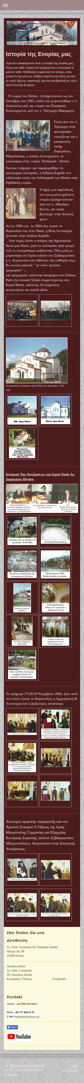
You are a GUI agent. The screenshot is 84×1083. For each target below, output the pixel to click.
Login (74, 1066)
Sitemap (39, 1066)
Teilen (13, 1027)
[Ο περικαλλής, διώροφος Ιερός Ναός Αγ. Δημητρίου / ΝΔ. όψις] (37, 360)
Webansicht (70, 1070)
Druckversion (20, 1066)
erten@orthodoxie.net (27, 1016)
